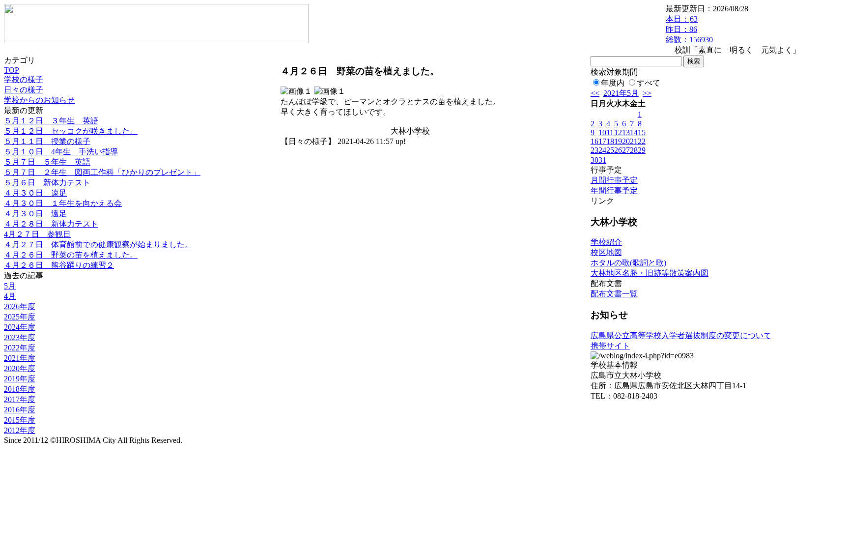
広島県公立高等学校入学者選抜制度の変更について (681, 335)
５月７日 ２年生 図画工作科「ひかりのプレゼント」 (102, 172)
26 (618, 150)
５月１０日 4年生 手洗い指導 (61, 151)
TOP (11, 70)
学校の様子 (23, 79)
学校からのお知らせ (39, 100)
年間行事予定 (614, 190)
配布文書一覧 (614, 293)
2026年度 (19, 306)
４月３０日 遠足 (35, 193)
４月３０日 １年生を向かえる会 (63, 203)
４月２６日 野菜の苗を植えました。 (71, 255)
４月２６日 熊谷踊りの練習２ (59, 265)
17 (602, 141)
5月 (10, 286)
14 (634, 132)
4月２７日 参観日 (37, 234)
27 (626, 150)
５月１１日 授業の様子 (47, 141)
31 (602, 160)
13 (626, 132)
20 (626, 141)
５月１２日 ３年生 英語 (51, 120)
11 (610, 132)
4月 (10, 296)
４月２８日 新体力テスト (51, 224)
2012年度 (19, 430)
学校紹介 (606, 242)
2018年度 (19, 389)
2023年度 (19, 337)
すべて (648, 83)
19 (618, 141)
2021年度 (19, 358)
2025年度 (19, 317)
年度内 (612, 83)
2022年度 (19, 348)
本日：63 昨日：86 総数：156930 (689, 29)
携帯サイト (610, 346)
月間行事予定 (614, 180)
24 (602, 150)
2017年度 (19, 399)
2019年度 (19, 379)
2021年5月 (621, 93)
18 (610, 141)
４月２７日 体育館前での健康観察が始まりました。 (98, 244)
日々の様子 (23, 90)
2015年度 (19, 420)
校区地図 (606, 252)
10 (602, 132)
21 (634, 141)
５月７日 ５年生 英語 (47, 162)
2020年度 (19, 368)
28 (634, 150)
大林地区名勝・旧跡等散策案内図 (649, 273)
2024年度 (19, 327)
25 (610, 150)
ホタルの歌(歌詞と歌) (628, 263)
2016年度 (19, 409)
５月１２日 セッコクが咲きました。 (71, 131)
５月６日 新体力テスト (47, 182)
